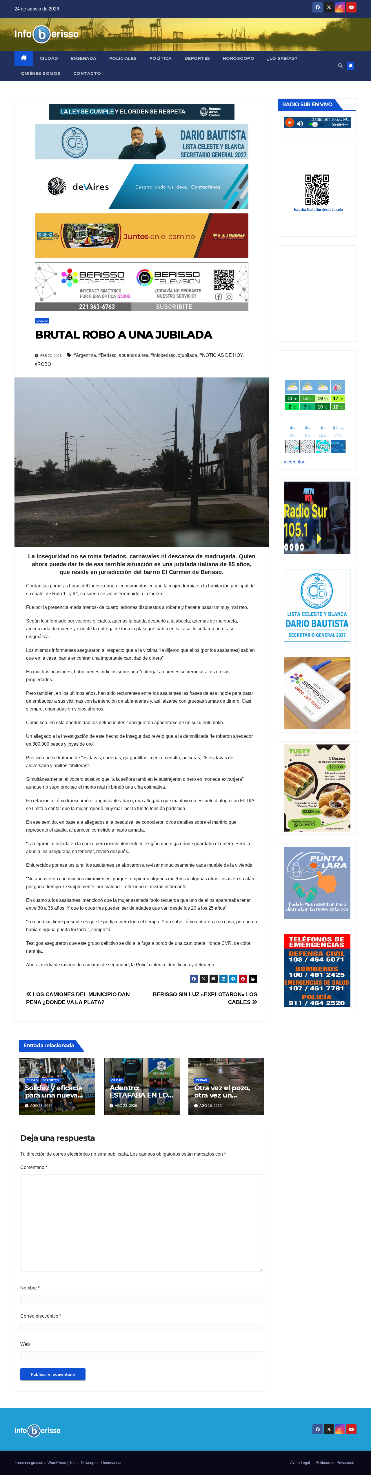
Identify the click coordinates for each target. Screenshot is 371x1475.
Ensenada (84, 58)
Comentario (33, 1167)
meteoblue (294, 461)
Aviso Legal (300, 1462)
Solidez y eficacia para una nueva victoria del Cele (53, 1095)
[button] (340, 65)
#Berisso (107, 355)
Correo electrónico (40, 1316)
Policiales (123, 58)
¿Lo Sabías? (282, 58)
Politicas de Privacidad (335, 1462)
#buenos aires (133, 355)
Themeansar (111, 1462)
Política (161, 58)
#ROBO (43, 364)
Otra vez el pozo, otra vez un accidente (222, 1095)
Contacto (87, 73)
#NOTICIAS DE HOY (221, 355)
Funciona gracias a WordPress (40, 1462)
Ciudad (49, 58)
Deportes (197, 58)
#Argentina (84, 355)
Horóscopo (238, 58)
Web (25, 1344)
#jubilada (187, 355)
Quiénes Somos (41, 73)
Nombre (30, 1287)
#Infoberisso (163, 355)
